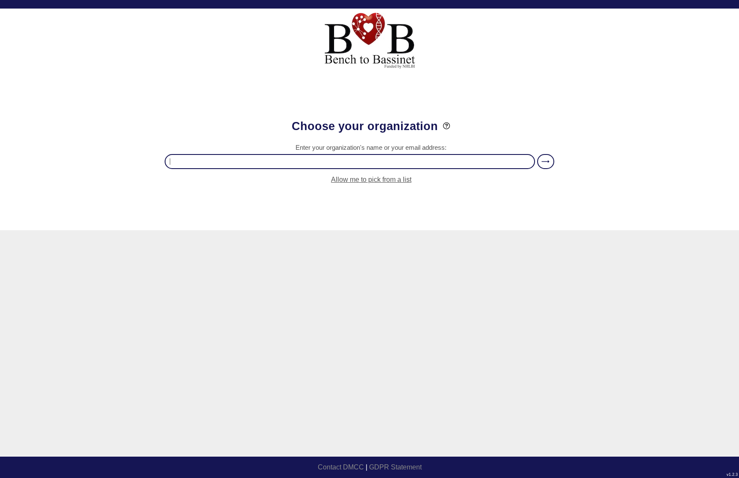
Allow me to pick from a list (371, 179)
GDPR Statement (395, 467)
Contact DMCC (341, 467)
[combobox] (350, 161)
